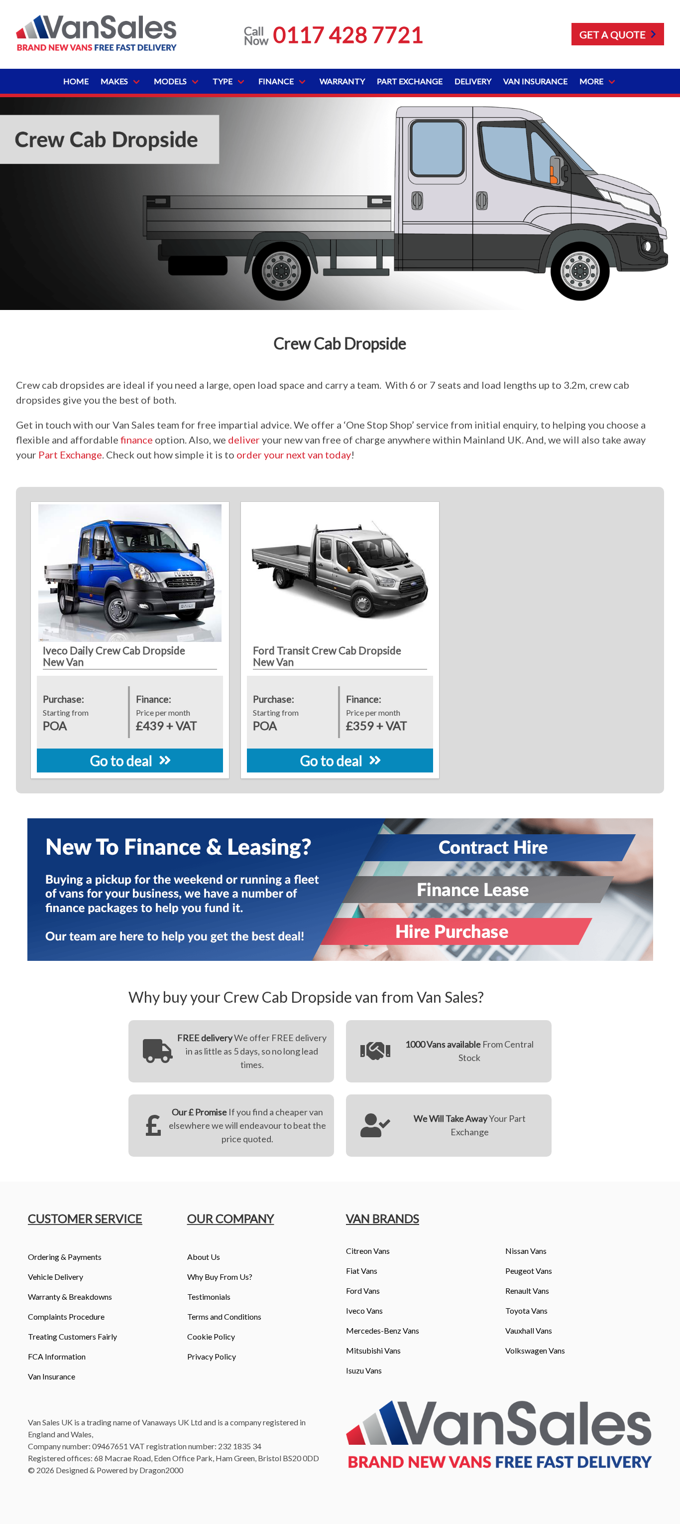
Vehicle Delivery (55, 1276)
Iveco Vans (364, 1310)
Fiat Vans (361, 1270)
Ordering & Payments (65, 1256)
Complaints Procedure (66, 1316)
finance (136, 440)
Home (76, 81)
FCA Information (57, 1356)
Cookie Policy (211, 1336)
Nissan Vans (526, 1250)
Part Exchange (410, 81)
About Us (203, 1256)
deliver (244, 440)
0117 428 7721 (348, 34)
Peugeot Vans (528, 1270)
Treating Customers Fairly (72, 1336)
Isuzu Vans (364, 1370)
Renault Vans (527, 1290)
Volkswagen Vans (535, 1350)
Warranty (342, 81)
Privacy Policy (211, 1356)
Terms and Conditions (224, 1316)
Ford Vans (363, 1290)
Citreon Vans (368, 1250)
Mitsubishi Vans (373, 1350)
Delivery (472, 81)
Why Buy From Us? (219, 1276)
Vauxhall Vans (528, 1330)
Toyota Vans (526, 1310)
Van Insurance (535, 81)
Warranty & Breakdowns (70, 1296)
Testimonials (208, 1296)
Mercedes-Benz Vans (382, 1330)
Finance (276, 81)
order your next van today (293, 454)
